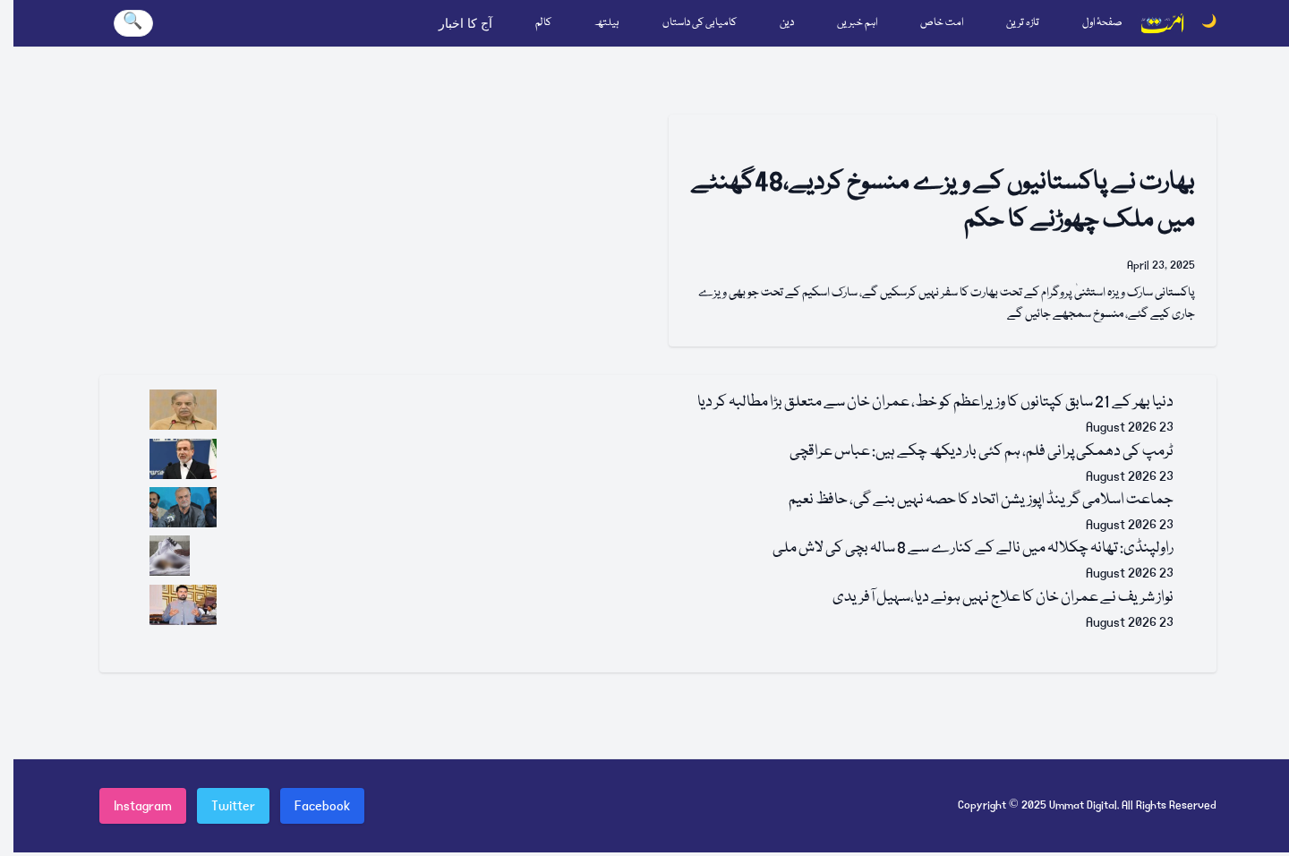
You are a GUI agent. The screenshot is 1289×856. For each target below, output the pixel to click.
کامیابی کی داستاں (699, 22)
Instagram (143, 806)
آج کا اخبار (465, 23)
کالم (543, 22)
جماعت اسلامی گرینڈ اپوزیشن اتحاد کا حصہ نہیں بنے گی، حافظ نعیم (981, 500)
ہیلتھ (606, 22)
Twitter (233, 806)
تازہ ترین (1022, 22)
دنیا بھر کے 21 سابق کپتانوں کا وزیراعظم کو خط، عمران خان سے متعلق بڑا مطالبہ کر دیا (935, 402)
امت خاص (941, 22)
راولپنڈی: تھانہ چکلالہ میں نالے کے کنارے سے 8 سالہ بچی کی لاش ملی (973, 548)
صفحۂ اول (1102, 22)
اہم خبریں (857, 22)
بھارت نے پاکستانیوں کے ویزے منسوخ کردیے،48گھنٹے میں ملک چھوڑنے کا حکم (943, 202)
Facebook (322, 806)
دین (787, 22)
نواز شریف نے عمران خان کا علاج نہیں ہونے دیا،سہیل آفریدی (1003, 598)
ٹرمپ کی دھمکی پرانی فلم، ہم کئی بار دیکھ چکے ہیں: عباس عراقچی (982, 452)
